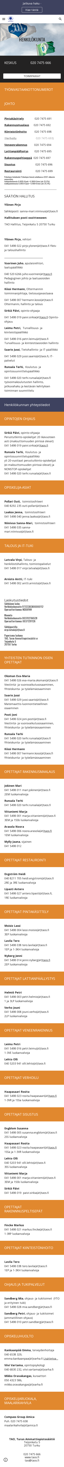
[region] (32, 7)
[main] (32, 39)
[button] (3, 19)
